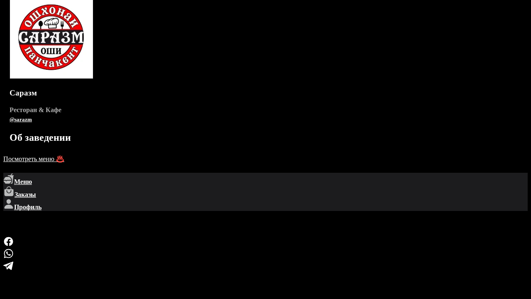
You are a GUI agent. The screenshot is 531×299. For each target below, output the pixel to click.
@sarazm (21, 119)
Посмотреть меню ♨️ (33, 158)
